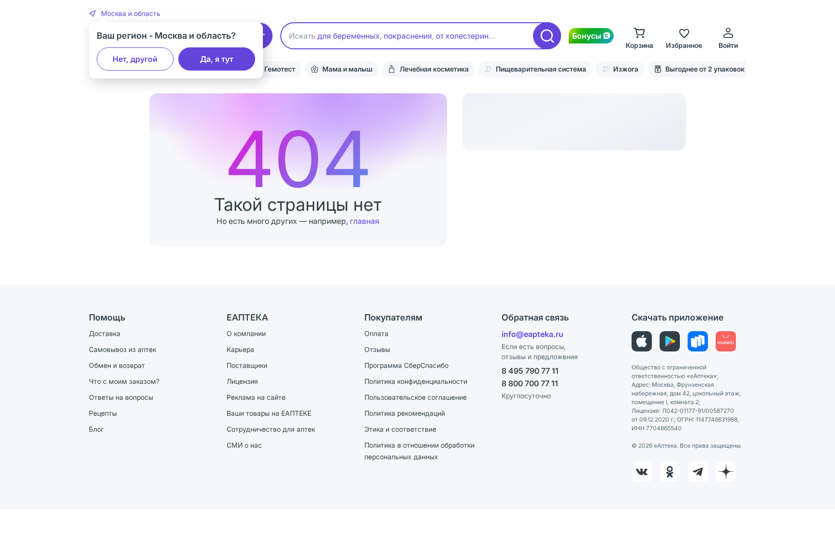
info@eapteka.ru (532, 334)
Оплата (376, 333)
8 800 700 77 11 (530, 383)
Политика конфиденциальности (415, 381)
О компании (246, 333)
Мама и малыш (347, 69)
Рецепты (103, 413)
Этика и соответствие (400, 429)
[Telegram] (698, 472)
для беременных (348, 36)
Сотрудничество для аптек (271, 429)
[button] (124, 13)
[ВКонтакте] (642, 472)
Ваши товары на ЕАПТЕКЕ (269, 413)
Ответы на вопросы (121, 397)
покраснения (408, 36)
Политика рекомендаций (404, 413)
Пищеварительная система (541, 69)
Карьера (240, 349)
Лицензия (242, 381)
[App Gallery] (726, 341)
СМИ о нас (244, 445)
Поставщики (247, 365)
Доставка (104, 333)
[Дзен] (726, 472)
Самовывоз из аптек (122, 349)
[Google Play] (670, 341)
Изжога (625, 69)
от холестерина (464, 36)
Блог (96, 429)
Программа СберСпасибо (406, 365)
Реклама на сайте (256, 397)
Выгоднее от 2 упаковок (705, 69)
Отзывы (377, 349)
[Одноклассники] (670, 472)
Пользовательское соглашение (415, 397)
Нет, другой (135, 59)
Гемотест (279, 69)
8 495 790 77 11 (530, 371)
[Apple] (642, 341)
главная (364, 221)
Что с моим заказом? (124, 381)
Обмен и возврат (117, 365)
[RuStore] (698, 341)
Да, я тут (216, 59)
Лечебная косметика (434, 69)
